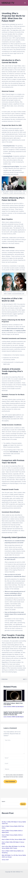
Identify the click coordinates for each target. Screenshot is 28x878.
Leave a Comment (7, 706)
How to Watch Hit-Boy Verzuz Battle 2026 (13, 839)
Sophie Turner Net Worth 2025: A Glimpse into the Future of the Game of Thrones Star (14, 713)
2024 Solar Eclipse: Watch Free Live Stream (13, 703)
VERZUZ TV (7, 3)
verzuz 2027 (5, 859)
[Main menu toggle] (25, 3)
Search (3, 801)
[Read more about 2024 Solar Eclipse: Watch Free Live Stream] (14, 695)
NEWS (13, 706)
